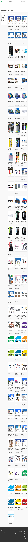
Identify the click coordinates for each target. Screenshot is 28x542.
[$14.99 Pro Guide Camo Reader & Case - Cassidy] (11, 111)
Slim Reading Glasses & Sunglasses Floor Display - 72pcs (17, 26)
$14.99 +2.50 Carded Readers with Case (10, 86)
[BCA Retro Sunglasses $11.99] (11, 262)
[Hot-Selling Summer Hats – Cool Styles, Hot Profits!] (18, 397)
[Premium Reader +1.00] (18, 473)
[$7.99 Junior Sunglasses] (18, 171)
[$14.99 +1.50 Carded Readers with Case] (24, 51)
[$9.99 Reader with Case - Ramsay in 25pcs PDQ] (24, 201)
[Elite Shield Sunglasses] (11, 367)
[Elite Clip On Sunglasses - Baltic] (18, 294)
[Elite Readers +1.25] (11, 339)
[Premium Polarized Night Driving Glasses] (11, 473)
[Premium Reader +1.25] (24, 473)
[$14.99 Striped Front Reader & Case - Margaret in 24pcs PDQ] (18, 111)
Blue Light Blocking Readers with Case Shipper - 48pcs (10, 285)
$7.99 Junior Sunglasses (16, 177)
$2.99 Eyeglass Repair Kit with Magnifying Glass (10, 133)
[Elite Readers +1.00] (24, 324)
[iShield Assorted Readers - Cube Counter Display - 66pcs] (24, 397)
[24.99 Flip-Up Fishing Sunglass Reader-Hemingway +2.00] (11, 231)
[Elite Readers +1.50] (18, 339)
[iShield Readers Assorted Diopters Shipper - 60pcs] (18, 413)
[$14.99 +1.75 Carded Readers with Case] (11, 65)
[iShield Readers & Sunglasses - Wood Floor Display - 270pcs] (11, 413)
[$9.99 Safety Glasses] (11, 215)
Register (24, 1)
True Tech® (2, 17)
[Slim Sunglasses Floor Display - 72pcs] (18, 35)
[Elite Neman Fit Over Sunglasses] (18, 310)
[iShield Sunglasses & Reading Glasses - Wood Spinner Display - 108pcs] (11, 20)
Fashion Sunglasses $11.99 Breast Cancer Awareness (17, 388)
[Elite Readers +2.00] (11, 353)
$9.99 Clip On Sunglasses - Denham (17, 192)
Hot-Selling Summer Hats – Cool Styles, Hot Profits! (17, 404)
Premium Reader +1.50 (10, 493)
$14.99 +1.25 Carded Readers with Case (17, 57)
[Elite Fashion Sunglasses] (11, 310)
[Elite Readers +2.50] (24, 353)
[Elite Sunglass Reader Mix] (24, 367)
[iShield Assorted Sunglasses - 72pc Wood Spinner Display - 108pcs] (24, 35)
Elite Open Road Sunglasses (10, 330)
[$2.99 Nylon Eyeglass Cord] (24, 127)
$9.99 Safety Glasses (10, 221)
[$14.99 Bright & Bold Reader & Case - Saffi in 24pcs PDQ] (11, 96)
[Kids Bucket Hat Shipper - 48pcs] (18, 428)
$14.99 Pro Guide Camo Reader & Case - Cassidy (11, 117)
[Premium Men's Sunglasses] (24, 458)
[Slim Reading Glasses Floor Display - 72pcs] (24, 20)
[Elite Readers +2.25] (18, 353)
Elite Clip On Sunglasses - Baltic (17, 300)
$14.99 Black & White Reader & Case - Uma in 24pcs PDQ (24, 87)
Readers (15, 531)
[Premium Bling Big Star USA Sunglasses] (11, 458)
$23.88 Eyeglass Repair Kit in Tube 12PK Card (10, 148)
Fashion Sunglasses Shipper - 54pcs (23, 388)
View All (25, 538)
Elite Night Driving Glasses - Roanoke (23, 316)
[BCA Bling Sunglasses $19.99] (24, 246)
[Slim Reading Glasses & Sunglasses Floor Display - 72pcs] (18, 20)
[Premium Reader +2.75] (24, 502)
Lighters (15, 533)
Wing (1, 19)
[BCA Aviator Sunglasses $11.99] (18, 246)
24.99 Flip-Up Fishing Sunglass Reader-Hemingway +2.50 (23, 238)
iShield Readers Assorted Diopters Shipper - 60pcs (17, 419)
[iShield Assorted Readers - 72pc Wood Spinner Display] (11, 35)
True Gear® (2, 18)
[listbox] (12, 13)
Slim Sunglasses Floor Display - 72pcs (17, 41)
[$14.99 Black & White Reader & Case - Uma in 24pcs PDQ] (24, 80)
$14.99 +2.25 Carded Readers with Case (23, 71)
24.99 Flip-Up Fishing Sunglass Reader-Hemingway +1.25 (17, 222)
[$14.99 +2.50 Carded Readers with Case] (11, 80)
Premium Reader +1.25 (24, 478)
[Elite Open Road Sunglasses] (11, 324)
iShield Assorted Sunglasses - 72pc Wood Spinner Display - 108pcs (24, 42)
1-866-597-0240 (3, 532)
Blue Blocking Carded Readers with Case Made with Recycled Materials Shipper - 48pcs (24, 269)
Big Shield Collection (17, 267)
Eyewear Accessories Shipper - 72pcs (10, 388)
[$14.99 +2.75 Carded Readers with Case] (18, 80)
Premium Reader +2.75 (24, 507)
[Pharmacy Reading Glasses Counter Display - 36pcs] (18, 443)
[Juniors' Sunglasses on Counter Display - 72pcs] (11, 428)
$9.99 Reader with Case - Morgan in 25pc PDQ (17, 207)
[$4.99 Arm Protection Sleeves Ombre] (11, 157)
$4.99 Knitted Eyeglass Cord (24, 163)
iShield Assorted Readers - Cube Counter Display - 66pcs (24, 404)
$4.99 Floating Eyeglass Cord (18, 163)
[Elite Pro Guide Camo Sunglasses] (18, 324)
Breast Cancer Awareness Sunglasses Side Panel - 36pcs (17, 285)
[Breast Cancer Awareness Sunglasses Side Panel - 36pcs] (18, 279)
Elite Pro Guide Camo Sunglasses (17, 330)
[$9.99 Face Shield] (24, 186)
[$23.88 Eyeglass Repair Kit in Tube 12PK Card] (11, 142)
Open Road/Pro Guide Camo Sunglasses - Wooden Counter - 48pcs (11, 449)
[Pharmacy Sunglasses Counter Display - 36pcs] (24, 443)
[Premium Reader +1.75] (18, 488)
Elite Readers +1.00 (23, 330)
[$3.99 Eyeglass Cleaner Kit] (18, 142)
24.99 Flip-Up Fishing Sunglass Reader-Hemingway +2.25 (17, 238)
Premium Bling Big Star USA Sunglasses (10, 464)
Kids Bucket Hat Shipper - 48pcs (18, 434)
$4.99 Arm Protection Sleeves (24, 148)
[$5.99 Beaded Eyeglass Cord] (11, 171)
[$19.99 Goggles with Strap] (24, 111)
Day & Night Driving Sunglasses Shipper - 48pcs (10, 301)
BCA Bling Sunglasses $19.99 (24, 252)
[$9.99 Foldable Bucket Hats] (11, 201)
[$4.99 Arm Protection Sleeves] (24, 142)
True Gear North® (3, 16)
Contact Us (20, 531)
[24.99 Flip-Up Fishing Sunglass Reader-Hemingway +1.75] (24, 215)
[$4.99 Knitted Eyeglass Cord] (24, 157)
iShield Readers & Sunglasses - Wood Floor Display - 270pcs (10, 419)
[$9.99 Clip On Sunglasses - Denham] (18, 186)
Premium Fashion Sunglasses (17, 464)
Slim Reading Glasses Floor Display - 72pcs (24, 26)
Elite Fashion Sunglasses (9, 316)
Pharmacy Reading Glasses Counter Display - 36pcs (17, 449)
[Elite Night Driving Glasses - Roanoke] (24, 310)
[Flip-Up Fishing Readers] (11, 397)
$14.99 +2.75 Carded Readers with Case (17, 86)
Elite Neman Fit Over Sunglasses (17, 316)
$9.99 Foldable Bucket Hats (10, 207)
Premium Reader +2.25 (10, 507)
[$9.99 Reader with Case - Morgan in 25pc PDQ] (18, 201)
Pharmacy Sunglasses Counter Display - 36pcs (24, 449)
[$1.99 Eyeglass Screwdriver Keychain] (11, 51)
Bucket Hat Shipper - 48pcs (23, 285)
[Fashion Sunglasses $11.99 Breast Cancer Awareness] (18, 382)
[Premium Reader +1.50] (11, 488)
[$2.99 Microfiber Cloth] (18, 127)
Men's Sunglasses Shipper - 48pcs (23, 434)
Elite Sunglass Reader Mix (24, 373)
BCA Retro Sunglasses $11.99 (10, 268)
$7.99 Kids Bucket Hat (24, 177)
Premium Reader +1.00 (17, 478)
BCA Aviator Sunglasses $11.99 (18, 252)
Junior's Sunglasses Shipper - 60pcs (24, 419)
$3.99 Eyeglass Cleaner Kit (17, 148)
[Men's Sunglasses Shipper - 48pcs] (24, 428)
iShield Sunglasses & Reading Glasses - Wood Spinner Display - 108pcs (11, 26)
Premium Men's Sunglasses (23, 464)
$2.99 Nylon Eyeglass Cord (24, 133)
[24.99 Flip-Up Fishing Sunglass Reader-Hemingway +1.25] (18, 215)
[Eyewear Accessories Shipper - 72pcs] (11, 382)
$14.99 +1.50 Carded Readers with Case (23, 57)
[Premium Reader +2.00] (24, 488)
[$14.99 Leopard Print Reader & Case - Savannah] (18, 96)
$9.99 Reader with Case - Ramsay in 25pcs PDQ (24, 207)
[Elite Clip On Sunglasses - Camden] (24, 294)
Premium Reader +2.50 (17, 507)
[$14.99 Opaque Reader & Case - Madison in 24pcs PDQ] (24, 96)
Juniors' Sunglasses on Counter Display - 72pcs (11, 434)
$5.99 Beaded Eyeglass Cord (10, 177)
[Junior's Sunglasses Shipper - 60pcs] (24, 413)
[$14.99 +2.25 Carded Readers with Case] (24, 65)
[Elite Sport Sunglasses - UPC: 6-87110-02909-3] (18, 367)
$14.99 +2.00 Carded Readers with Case (17, 71)
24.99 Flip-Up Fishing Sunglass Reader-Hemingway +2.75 (10, 253)
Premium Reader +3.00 (10, 521)
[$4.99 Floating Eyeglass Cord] (18, 157)
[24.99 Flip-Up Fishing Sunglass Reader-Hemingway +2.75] (11, 246)
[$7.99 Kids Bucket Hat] (24, 171)
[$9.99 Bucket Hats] (11, 186)
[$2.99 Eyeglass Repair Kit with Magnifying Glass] (11, 127)
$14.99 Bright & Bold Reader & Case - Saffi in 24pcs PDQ (10, 102)
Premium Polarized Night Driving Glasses (10, 479)
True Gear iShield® (3, 15)
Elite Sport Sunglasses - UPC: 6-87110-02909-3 (18, 373)
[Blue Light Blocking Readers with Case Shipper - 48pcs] (11, 279)
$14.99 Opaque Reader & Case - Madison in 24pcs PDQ (24, 102)
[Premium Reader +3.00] (11, 515)
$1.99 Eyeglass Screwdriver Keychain (10, 57)
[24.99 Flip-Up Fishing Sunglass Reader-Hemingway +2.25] (18, 231)
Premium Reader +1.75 (17, 493)
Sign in (22, 1)
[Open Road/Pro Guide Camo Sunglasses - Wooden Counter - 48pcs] (11, 443)
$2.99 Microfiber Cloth (17, 132)
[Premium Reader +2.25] (11, 502)
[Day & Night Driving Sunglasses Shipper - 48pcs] (11, 294)
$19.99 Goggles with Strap (23, 117)
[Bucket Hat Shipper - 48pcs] (24, 279)
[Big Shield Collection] (18, 262)
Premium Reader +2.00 (24, 493)
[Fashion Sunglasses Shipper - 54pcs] (24, 382)
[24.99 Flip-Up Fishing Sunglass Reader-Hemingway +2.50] (24, 231)
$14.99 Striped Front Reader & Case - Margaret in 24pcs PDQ (17, 118)
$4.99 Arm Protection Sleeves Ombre (10, 163)
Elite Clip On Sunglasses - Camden (24, 300)
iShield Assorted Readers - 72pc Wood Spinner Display (10, 42)
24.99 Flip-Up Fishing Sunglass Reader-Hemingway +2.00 (10, 238)
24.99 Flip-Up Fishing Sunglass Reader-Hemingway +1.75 (23, 222)
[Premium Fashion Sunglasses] (18, 458)
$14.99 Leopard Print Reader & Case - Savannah (17, 102)
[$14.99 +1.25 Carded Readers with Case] (18, 51)
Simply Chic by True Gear (3, 21)
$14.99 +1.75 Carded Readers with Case (10, 71)
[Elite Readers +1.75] (24, 339)
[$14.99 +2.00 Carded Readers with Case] (18, 65)
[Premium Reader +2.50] (18, 502)
